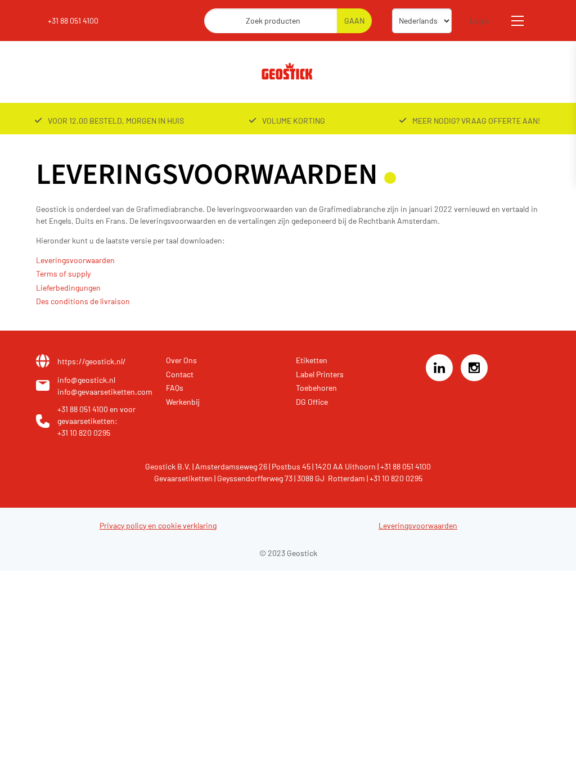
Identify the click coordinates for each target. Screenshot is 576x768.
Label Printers (320, 374)
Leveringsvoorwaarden (75, 260)
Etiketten (311, 360)
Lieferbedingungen (68, 287)
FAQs (174, 387)
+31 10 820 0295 (83, 432)
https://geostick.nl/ (91, 361)
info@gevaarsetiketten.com (104, 391)
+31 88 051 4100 (73, 20)
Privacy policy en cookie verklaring (158, 525)
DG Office (312, 401)
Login (479, 20)
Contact (180, 374)
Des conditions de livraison (83, 301)
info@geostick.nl (86, 380)
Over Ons (181, 360)
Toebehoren (316, 387)
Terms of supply (63, 273)
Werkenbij (183, 401)
